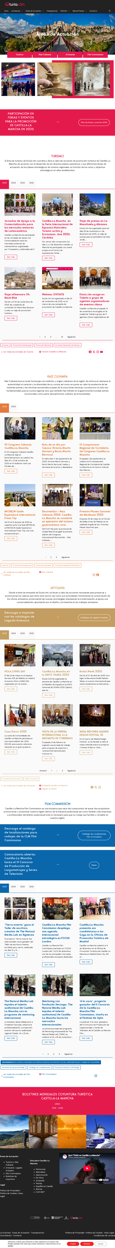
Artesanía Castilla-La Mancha (54, 785)
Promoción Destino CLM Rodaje (67, 1067)
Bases (94, 865)
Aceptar (73, 1244)
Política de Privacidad (9, 1190)
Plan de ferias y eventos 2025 (94, 122)
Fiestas (39, 1183)
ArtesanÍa (40, 1180)
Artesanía (70, 54)
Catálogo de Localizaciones (39, 1067)
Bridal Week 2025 (91, 671)
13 (62, 337)
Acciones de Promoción (11, 779)
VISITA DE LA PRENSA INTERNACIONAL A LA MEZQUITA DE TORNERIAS (57, 735)
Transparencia (51, 11)
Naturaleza (40, 1172)
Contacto (93, 11)
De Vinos (40, 1177)
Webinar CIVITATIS (53, 294)
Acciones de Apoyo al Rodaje (13, 1067)
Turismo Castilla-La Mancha (54, 351)
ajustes (10, 1246)
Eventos (5, 345)
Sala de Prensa (78, 11)
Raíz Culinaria (45, 54)
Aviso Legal (109, 1232)
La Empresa (15, 11)
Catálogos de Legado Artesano (94, 617)
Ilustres (39, 1189)
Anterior (43, 770)
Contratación (6, 1235)
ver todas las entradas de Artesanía (19, 785)
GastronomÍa (41, 1175)
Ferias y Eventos (31, 779)
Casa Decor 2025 (15, 731)
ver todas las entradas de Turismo (18, 352)
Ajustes (100, 1244)
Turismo (19, 54)
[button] (109, 11)
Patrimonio (40, 1169)
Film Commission (95, 54)
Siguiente (71, 337)
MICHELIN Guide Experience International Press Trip (19, 515)
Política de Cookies (8, 1193)
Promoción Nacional (43, 345)
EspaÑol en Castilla (44, 1186)
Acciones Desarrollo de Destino (67, 345)
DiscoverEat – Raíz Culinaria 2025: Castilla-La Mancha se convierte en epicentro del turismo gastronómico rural (57, 518)
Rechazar (87, 1244)
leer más (11, 257)
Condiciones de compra (104, 1235)
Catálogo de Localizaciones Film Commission (94, 835)
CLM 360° (40, 1192)
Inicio (6, 11)
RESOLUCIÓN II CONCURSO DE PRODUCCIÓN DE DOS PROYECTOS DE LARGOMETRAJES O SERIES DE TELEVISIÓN (50, 1062)
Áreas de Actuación (33, 11)
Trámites (63, 11)
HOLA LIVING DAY (14, 671)
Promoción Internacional (22, 345)
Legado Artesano (49, 789)
